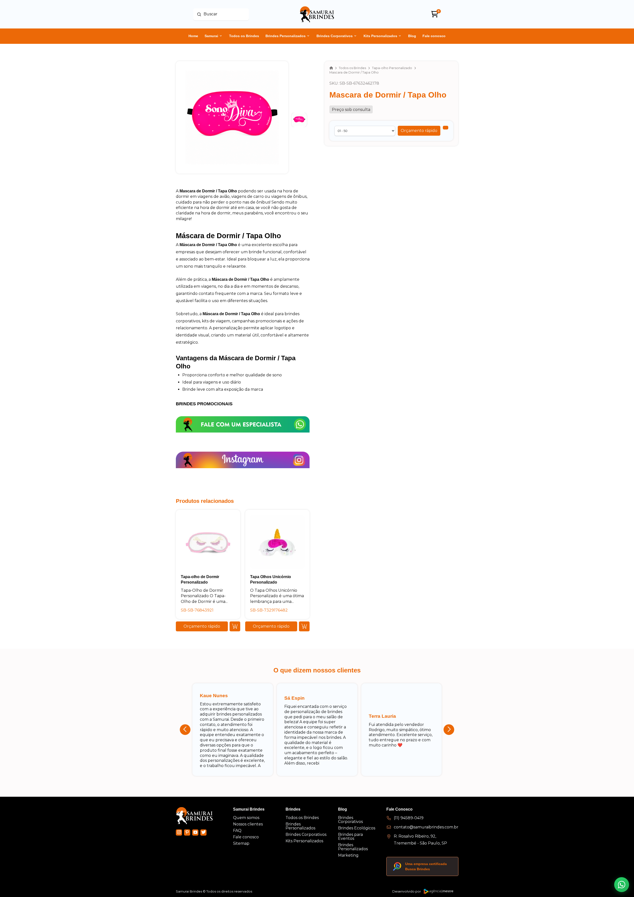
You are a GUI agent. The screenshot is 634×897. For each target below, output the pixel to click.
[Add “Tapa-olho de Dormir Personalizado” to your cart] (235, 626)
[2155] (445, 127)
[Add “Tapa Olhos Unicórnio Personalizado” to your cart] (304, 626)
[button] (419, 131)
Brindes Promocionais (204, 403)
